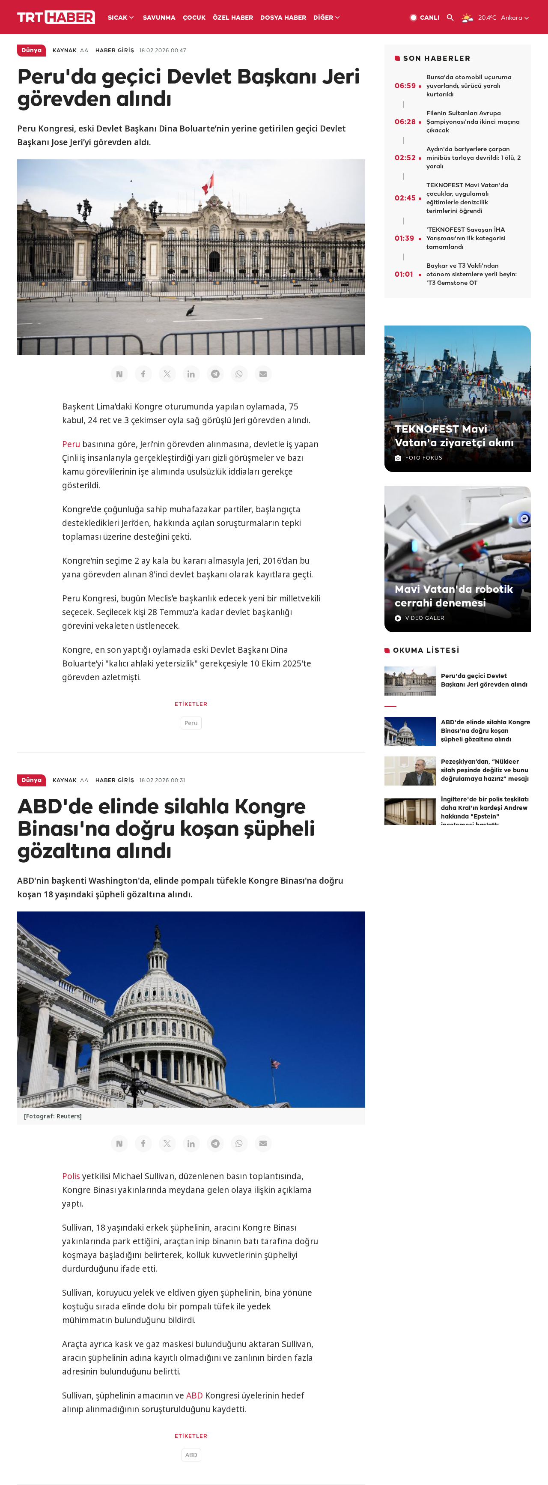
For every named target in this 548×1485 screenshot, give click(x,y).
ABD (194, 1395)
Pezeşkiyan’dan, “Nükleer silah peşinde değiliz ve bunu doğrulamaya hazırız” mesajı (485, 771)
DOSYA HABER (283, 18)
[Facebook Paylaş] (143, 373)
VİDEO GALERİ (425, 618)
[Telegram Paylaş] (215, 373)
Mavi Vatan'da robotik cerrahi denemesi (454, 596)
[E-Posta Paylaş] (263, 373)
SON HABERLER (437, 59)
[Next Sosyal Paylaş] (119, 373)
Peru (71, 444)
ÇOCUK (194, 18)
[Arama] (453, 18)
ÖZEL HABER (233, 18)
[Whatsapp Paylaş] (239, 373)
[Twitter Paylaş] (167, 373)
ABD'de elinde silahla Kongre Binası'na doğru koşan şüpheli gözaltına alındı (485, 731)
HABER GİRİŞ (114, 51)
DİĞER (323, 18)
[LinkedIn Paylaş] (191, 373)
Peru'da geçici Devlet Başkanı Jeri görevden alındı (484, 680)
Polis (71, 1176)
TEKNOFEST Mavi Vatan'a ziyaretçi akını (454, 436)
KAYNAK (65, 51)
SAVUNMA (159, 18)
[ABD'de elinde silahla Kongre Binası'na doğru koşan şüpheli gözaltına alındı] (410, 731)
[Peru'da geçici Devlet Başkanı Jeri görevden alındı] (410, 681)
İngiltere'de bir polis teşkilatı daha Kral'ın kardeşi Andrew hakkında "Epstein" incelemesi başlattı (485, 813)
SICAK (117, 18)
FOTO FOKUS (423, 458)
